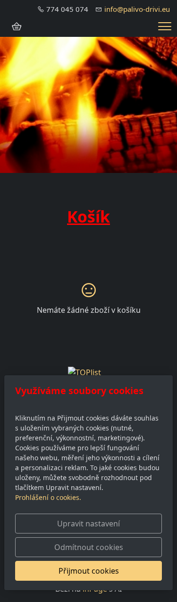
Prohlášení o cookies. (48, 497)
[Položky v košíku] (16, 26)
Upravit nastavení (88, 523)
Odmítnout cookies (88, 547)
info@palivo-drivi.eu (137, 9)
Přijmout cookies (89, 571)
